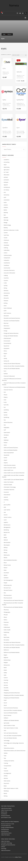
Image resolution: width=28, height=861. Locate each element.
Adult (5, 164)
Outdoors (6, 577)
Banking (6, 212)
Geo (5, 425)
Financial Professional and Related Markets (14, 387)
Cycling (5, 285)
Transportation (7, 765)
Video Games (7, 781)
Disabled (6, 295)
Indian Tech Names (8, 482)
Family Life (6, 361)
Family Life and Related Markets (12, 368)
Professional (7, 627)
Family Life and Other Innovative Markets (14, 366)
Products (6, 625)
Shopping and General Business (12, 692)
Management (7, 527)
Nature (5, 567)
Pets (5, 593)
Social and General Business (11, 708)
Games (5, 412)
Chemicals (6, 240)
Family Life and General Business (12, 363)
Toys (5, 758)
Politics (5, 619)
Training (6, 763)
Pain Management (8, 580)
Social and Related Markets (10, 713)
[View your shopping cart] (2, 13)
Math (5, 535)
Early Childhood (8, 308)
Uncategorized (7, 773)
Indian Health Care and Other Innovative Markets (13, 476)
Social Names (4, 813)
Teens (5, 745)
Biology (5, 222)
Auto (5, 197)
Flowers (6, 397)
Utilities (6, 775)
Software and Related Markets (11, 720)
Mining (5, 550)
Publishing (6, 632)
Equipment (6, 348)
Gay (5, 420)
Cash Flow (6, 235)
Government (7, 432)
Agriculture (6, 169)
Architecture (7, 187)
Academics (6, 159)
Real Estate (6, 637)
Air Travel (6, 172)
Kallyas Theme (18, 857)
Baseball (6, 217)
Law (5, 512)
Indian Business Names (10, 465)
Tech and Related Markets (10, 738)
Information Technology (10, 487)
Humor (5, 457)
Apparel (6, 185)
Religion (6, 662)
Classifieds (6, 245)
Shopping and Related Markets (11, 698)
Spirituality (6, 723)
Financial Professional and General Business (11, 379)
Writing (5, 796)
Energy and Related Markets (11, 336)
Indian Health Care (8, 470)
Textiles (5, 753)
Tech (5, 730)
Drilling (5, 303)
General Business (8, 422)
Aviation (6, 205)
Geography (6, 427)
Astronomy (6, 195)
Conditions (6, 265)
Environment (7, 341)
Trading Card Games (9, 760)
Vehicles (6, 778)
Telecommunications (9, 748)
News (5, 570)
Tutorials (6, 770)
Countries (6, 278)
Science (6, 677)
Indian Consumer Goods (10, 467)
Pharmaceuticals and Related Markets (13, 607)
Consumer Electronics (9, 270)
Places (5, 617)
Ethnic (5, 351)
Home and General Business (11, 447)
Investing (6, 499)
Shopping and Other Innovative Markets (14, 695)
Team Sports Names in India (11, 728)
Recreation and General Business (12, 642)
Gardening (6, 417)
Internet (6, 497)
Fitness (5, 394)
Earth (5, 310)
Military (6, 547)
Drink (5, 305)
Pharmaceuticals (8, 598)
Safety (5, 672)
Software (6, 718)
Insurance (6, 492)
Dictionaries (7, 293)
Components (7, 257)
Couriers (6, 280)
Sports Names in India (9, 725)
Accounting (6, 162)
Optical (5, 575)
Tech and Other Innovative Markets (12, 735)
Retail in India (4, 812)
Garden (5, 415)
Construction (7, 268)
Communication (8, 255)
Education (6, 315)
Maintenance (7, 525)
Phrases (6, 614)
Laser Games (7, 509)
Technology (6, 740)
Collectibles (6, 250)
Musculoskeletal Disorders (10, 560)
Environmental (7, 343)
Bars (5, 215)
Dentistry (6, 290)
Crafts (5, 283)
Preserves (6, 622)
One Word (6, 572)
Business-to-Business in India (11, 230)
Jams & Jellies (7, 504)
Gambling (6, 410)
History (5, 442)
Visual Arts (6, 783)
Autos (5, 202)
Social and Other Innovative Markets (13, 710)
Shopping (6, 690)
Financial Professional (9, 376)
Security (6, 682)
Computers (6, 260)
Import (5, 460)
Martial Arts (7, 532)
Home (5, 445)
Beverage (6, 220)
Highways (6, 440)
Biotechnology (7, 225)
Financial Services (8, 389)
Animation (6, 180)
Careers (6, 232)
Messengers (7, 545)
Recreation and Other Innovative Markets (14, 645)
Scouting (6, 680)
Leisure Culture (7, 517)
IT (4, 502)
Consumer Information (9, 273)
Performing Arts (8, 585)
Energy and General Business (11, 333)
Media (5, 537)
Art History (6, 190)
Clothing (6, 247)
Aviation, (6, 207)
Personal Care (7, 588)
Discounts (6, 298)
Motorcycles (7, 555)
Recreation (6, 640)
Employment (7, 328)
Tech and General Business (10, 733)
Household (6, 455)
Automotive (6, 200)
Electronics (6, 325)
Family (5, 358)
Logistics (6, 522)
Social (5, 705)
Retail (5, 667)
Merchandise (7, 542)
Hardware (6, 435)
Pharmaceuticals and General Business (13, 600)
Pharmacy (6, 609)
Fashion (6, 373)
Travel (5, 768)
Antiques (6, 182)
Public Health (7, 630)
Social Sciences (7, 715)
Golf (5, 430)
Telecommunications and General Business (14, 750)
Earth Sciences (7, 313)
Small (5, 700)
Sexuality (6, 687)
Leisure (5, 514)
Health (5, 437)
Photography (7, 612)
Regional (6, 657)
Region (5, 655)
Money (5, 552)
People (5, 582)
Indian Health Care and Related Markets (14, 479)
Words (5, 793)
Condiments (7, 263)
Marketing (6, 530)
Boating (6, 227)
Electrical (6, 323)
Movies (5, 557)
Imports (6, 462)
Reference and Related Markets (11, 652)
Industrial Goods (8, 484)
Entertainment (7, 338)
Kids (5, 507)
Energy (5, 330)
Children (6, 242)
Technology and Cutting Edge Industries (14, 743)
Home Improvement (9, 452)
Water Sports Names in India (11, 788)
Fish (5, 392)
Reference (6, 650)
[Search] (24, 149)
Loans (5, 520)
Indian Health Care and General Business (14, 472)
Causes (5, 237)
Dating (5, 288)
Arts (5, 192)
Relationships (7, 660)
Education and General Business (12, 318)
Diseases (6, 300)
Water (5, 786)
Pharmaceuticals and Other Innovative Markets (12, 603)
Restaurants (7, 665)
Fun (5, 407)
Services (6, 685)
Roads (5, 670)
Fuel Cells (6, 404)
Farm (5, 371)
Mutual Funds (7, 565)
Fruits (5, 402)
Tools (5, 755)
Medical (6, 540)
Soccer (5, 703)
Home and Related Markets (10, 450)
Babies (5, 210)
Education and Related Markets (11, 320)
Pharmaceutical (7, 595)
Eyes (5, 356)
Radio (5, 635)
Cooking (6, 275)
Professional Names (5, 815)
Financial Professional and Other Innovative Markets (14, 383)
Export (5, 353)
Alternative (6, 174)
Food (5, 399)
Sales (5, 675)
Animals (6, 177)
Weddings (6, 791)
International (7, 494)
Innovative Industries (9, 489)
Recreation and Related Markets (12, 647)
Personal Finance (8, 590)
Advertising (6, 167)
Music (5, 562)
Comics (5, 252)
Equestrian (6, 346)
